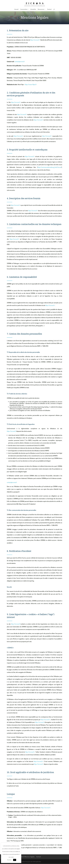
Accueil (16, 9)
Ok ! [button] (14, 859)
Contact (49, 9)
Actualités (33, 9)
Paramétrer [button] (9, 859)
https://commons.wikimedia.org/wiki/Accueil (49, 167)
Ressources (41, 9)
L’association (23, 9)
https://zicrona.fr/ (35, 40)
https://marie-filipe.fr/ (31, 84)
